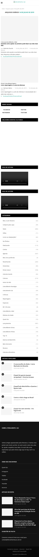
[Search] (37, 2)
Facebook (4, 479)
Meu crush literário (20, 221)
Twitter (4, 475)
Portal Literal (20, 270)
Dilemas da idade (20, 315)
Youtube (4, 483)
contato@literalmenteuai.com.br (11, 540)
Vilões (20, 233)
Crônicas (20, 295)
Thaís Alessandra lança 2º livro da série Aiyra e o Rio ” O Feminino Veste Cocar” (25, 500)
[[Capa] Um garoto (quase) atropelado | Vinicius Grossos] (6, 378)
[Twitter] (5, 457)
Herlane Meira (7, 88)
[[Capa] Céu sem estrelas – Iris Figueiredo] (6, 411)
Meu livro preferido (20, 258)
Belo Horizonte (20, 344)
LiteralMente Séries (20, 327)
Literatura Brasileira (20, 352)
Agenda (20, 253)
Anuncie (4, 487)
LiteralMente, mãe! (20, 311)
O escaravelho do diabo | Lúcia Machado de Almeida (24, 365)
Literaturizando (20, 274)
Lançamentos (20, 323)
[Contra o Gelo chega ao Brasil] (6, 400)
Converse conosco (12, 549)
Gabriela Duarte (8, 48)
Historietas (20, 266)
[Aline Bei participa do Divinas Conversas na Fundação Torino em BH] (7, 512)
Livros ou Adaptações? (20, 237)
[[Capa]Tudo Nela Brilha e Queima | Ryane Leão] (6, 389)
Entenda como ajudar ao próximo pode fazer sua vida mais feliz (19, 44)
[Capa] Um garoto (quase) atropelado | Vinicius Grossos (24, 376)
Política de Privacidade (19, 551)
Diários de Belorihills (20, 340)
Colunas (20, 278)
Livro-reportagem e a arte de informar (13, 85)
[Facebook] (3, 457)
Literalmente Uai (20, 290)
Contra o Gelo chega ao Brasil (24, 397)
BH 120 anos (20, 307)
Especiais (20, 303)
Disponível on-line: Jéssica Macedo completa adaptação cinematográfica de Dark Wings (25, 523)
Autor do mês (20, 282)
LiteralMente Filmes (20, 332)
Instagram (5, 471)
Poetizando (20, 245)
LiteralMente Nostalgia (20, 286)
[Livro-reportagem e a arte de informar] (19, 69)
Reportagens (20, 299)
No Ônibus (20, 241)
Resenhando (20, 262)
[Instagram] (7, 457)
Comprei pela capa (20, 225)
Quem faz (20, 319)
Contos (20, 249)
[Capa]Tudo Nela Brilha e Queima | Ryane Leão (26, 387)
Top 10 (20, 336)
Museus (20, 348)
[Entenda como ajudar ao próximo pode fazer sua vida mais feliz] (19, 28)
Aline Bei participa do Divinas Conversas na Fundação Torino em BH (25, 511)
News (20, 229)
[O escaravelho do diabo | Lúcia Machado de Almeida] (6, 366)
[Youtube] (8, 457)
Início (3, 9)
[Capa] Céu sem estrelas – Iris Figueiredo (24, 409)
